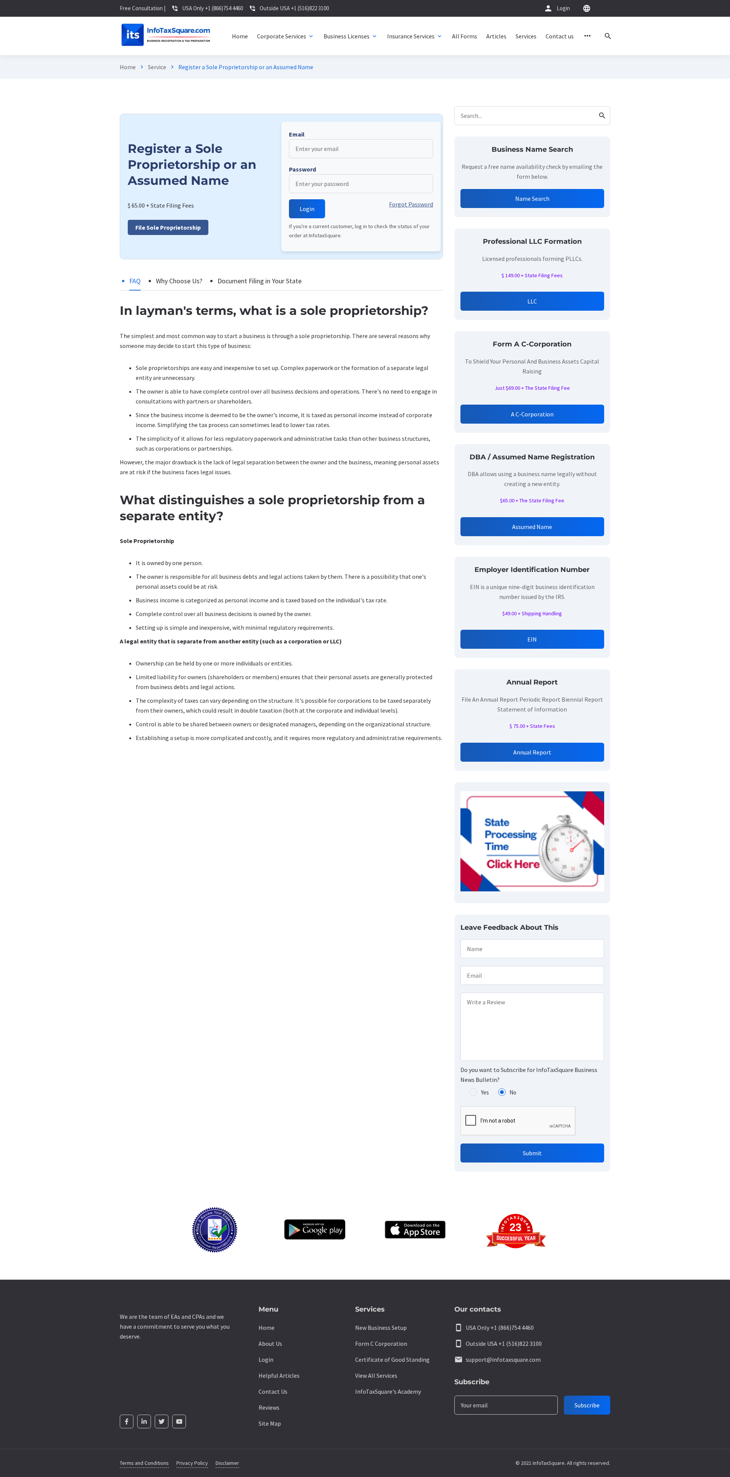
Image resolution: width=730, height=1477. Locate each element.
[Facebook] (126, 1421)
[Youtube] (179, 1421)
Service (157, 67)
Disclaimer (227, 1463)
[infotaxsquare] (165, 36)
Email (297, 134)
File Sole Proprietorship (168, 227)
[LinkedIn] (144, 1421)
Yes (485, 1092)
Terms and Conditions (144, 1463)
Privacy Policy (192, 1463)
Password (302, 169)
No (512, 1092)
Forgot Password (411, 204)
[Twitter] (161, 1421)
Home (128, 67)
